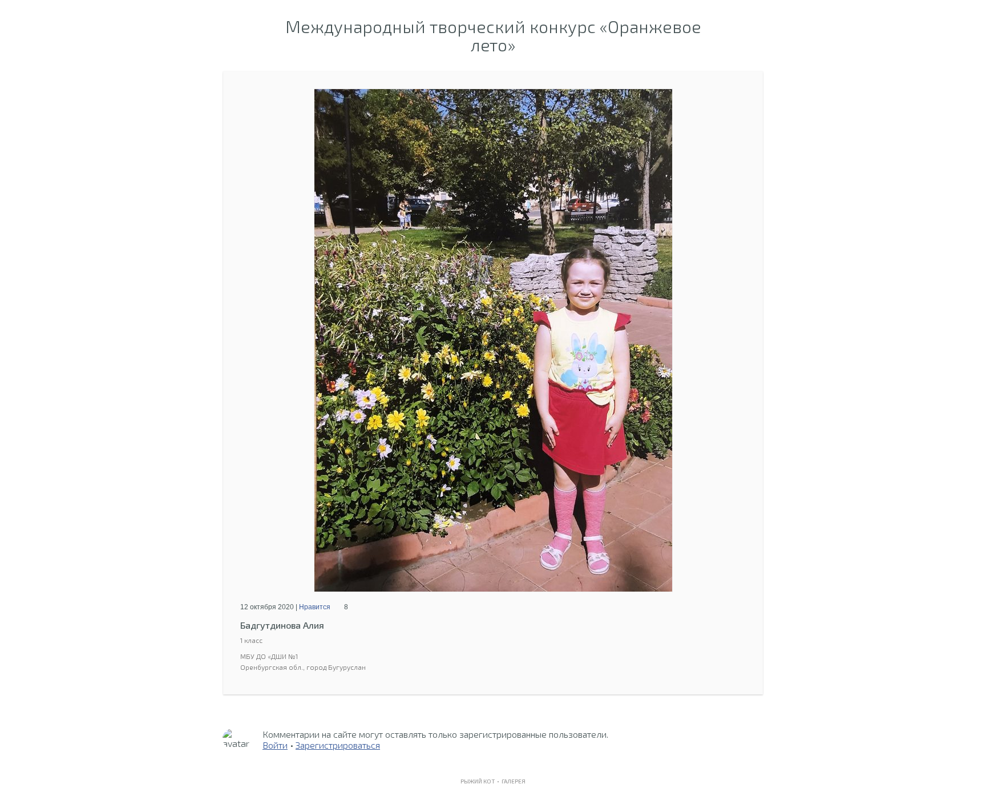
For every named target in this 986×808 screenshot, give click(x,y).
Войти (275, 744)
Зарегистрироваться (338, 744)
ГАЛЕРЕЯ (514, 781)
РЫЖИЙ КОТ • (481, 781)
